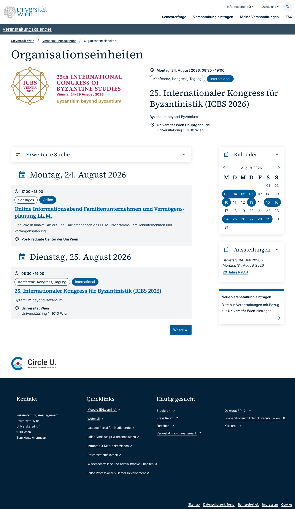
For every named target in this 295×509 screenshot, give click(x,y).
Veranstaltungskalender (27, 29)
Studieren (164, 410)
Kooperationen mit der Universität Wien (253, 418)
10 (226, 202)
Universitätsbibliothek (103, 455)
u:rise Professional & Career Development (117, 473)
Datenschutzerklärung (219, 504)
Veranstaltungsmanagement (177, 433)
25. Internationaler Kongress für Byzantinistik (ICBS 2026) (214, 98)
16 (276, 202)
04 (235, 194)
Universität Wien (22, 40)
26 (243, 219)
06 (251, 194)
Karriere (230, 425)
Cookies (286, 504)
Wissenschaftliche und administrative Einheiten (119, 464)
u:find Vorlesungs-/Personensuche (112, 436)
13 (251, 202)
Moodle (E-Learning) (102, 409)
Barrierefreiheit (248, 504)
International (220, 79)
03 (226, 194)
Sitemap (194, 504)
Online (48, 200)
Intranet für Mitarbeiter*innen (108, 446)
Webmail (93, 418)
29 (268, 219)
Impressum (270, 504)
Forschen (163, 425)
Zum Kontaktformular (31, 437)
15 (268, 202)
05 (243, 194)
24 (226, 219)
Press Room (165, 418)
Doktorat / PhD (235, 410)
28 (260, 219)
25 (235, 219)
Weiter (179, 330)
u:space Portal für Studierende (109, 427)
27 (251, 219)
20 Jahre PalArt (235, 272)
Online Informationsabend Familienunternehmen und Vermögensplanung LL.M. (99, 212)
